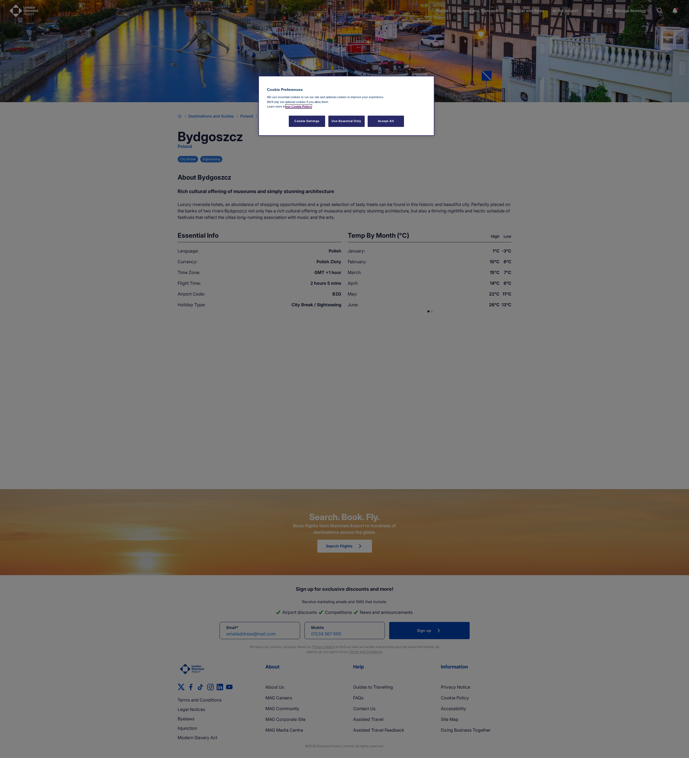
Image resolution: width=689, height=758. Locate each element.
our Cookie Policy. (298, 106)
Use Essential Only (346, 121)
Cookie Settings (306, 121)
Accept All (386, 121)
